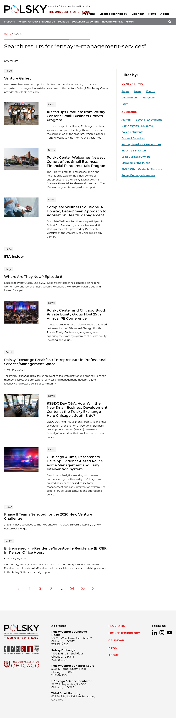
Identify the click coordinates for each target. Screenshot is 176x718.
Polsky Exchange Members (138, 175)
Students (9, 22)
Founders (63, 22)
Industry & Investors (134, 150)
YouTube (169, 632)
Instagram (162, 632)
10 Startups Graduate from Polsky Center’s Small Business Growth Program (76, 116)
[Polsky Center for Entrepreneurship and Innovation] (47, 9)
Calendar (137, 13)
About (164, 13)
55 (83, 588)
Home (7, 33)
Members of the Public (136, 163)
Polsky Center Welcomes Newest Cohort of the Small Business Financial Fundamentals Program (77, 161)
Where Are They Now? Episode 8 (33, 277)
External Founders (133, 138)
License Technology (113, 13)
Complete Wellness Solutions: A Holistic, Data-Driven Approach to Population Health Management (77, 211)
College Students (132, 132)
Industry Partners (112, 22)
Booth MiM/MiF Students (137, 125)
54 (72, 588)
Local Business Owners (85, 22)
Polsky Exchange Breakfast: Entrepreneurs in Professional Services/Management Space (55, 362)
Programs (88, 13)
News (152, 13)
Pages (125, 91)
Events (150, 91)
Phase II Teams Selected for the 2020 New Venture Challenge (48, 516)
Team (125, 103)
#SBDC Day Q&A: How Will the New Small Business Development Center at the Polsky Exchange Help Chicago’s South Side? (77, 409)
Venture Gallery (17, 78)
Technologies (130, 97)
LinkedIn (154, 632)
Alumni (130, 22)
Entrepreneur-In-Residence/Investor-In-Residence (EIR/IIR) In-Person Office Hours (56, 550)
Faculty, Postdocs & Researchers (36, 22)
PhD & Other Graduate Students (142, 169)
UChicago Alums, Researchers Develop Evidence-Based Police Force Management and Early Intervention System (75, 463)
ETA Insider (14, 257)
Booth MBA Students (149, 119)
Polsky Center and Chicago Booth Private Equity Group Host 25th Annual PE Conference (76, 314)
